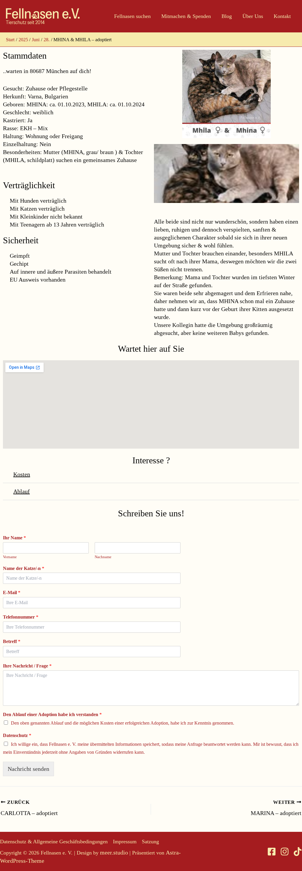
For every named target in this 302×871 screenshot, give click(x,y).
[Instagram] (284, 851)
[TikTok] (297, 851)
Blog (226, 16)
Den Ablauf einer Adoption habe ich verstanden (52, 714)
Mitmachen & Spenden (186, 16)
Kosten (21, 474)
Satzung (150, 841)
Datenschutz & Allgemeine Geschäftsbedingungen (54, 841)
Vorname (10, 557)
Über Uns (252, 16)
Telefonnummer (20, 616)
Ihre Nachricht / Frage (27, 665)
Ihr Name (14, 537)
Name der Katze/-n (23, 568)
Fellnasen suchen (132, 16)
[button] (151, 474)
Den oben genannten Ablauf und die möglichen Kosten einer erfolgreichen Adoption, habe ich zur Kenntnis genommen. (122, 722)
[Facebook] (271, 851)
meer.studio (114, 852)
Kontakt (282, 16)
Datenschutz (17, 735)
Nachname (103, 557)
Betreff (11, 641)
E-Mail (11, 592)
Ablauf (21, 491)
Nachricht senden (28, 769)
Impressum (125, 841)
